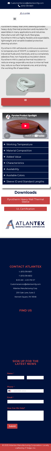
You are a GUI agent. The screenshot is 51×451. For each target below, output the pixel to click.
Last (28, 381)
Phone (11, 387)
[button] (15, 19)
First (9, 381)
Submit (12, 426)
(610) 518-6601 (26, 272)
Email (10, 397)
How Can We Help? (16, 408)
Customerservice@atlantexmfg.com (25, 284)
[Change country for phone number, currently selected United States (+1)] (10, 391)
